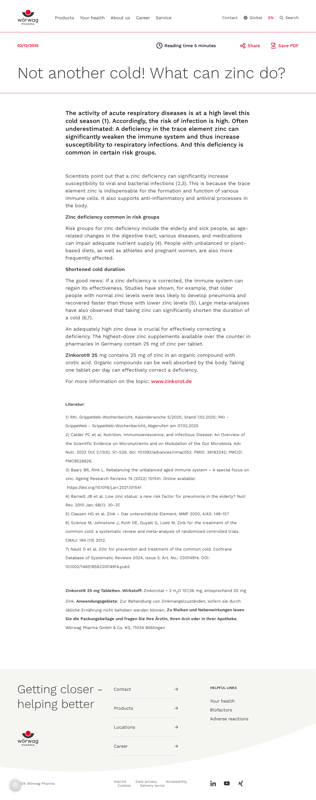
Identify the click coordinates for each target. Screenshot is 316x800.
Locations (124, 727)
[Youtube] (227, 783)
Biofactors (221, 709)
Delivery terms (152, 785)
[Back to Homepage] (28, 17)
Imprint (120, 781)
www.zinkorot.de (171, 381)
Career (143, 18)
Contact (230, 18)
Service (163, 17)
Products (64, 17)
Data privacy (146, 781)
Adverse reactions (229, 718)
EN (271, 17)
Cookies (124, 785)
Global (256, 17)
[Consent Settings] (15, 784)
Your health (92, 17)
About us (120, 17)
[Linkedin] (215, 783)
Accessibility (176, 781)
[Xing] (239, 783)
